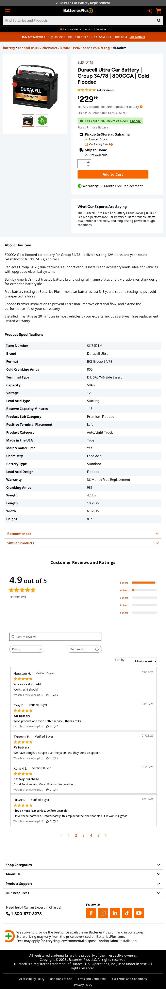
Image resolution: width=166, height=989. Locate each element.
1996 (76, 48)
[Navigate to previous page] (61, 835)
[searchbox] (59, 636)
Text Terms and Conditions (128, 979)
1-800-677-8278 (26, 913)
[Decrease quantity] (88, 165)
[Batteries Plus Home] (78, 11)
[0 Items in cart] (158, 11)
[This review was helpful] (47, 695)
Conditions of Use (60, 979)
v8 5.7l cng (101, 48)
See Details (137, 37)
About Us (13, 874)
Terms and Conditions (91, 979)
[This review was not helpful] (54, 695)
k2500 (65, 48)
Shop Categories (19, 865)
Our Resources (17, 893)
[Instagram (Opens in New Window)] (103, 913)
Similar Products (20, 543)
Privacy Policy (83, 985)
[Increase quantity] (88, 162)
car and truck (28, 48)
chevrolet (49, 48)
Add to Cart (113, 174)
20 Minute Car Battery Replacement (83, 3)
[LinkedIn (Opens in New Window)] (115, 913)
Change (135, 121)
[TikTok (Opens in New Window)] (127, 913)
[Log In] (149, 11)
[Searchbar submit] (159, 20)
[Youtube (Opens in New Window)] (139, 913)
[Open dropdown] (141, 107)
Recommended (19, 533)
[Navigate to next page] (105, 835)
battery (9, 48)
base (86, 48)
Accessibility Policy (31, 979)
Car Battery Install (99, 144)
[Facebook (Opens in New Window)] (91, 913)
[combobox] (26, 649)
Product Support (19, 883)
